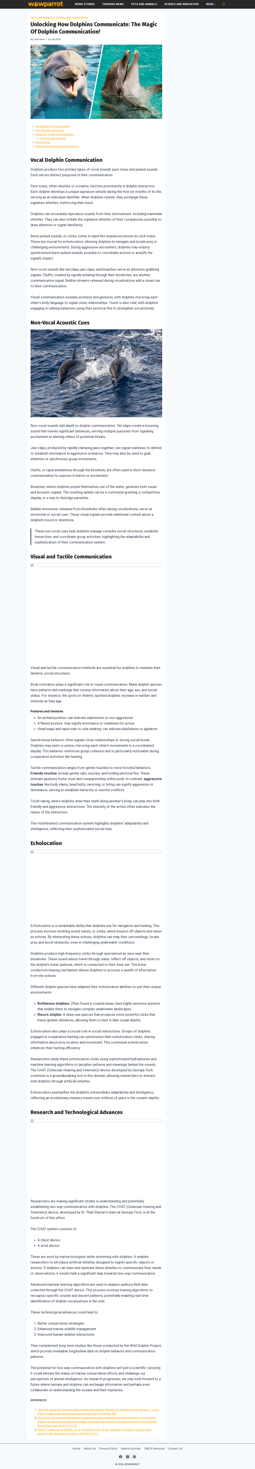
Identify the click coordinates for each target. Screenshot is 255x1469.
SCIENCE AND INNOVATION (181, 4)
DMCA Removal (154, 1448)
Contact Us (175, 1448)
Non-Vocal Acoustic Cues (49, 130)
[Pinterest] (134, 1457)
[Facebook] (121, 1457)
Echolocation (42, 142)
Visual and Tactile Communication (54, 134)
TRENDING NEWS (113, 4)
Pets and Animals (42, 17)
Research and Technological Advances (57, 146)
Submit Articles (131, 1448)
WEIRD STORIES (85, 4)
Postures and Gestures (53, 138)
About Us (90, 1448)
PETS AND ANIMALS (144, 4)
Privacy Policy (108, 1448)
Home (76, 1448)
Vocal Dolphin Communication (52, 126)
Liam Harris (39, 39)
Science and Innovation (72, 17)
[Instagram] (127, 1457)
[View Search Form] (223, 4)
